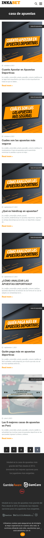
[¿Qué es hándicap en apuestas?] (22, 183)
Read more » (7, 85)
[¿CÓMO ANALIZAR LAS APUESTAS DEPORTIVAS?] (22, 253)
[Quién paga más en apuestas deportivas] (22, 324)
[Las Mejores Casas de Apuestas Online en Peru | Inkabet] (11, 2)
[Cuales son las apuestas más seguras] (22, 112)
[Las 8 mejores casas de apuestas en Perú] (22, 394)
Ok (23, 534)
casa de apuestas (36, 26)
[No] (41, 529)
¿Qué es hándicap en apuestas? (20, 211)
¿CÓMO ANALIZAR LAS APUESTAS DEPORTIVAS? (17, 282)
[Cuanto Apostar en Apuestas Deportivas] (22, 42)
